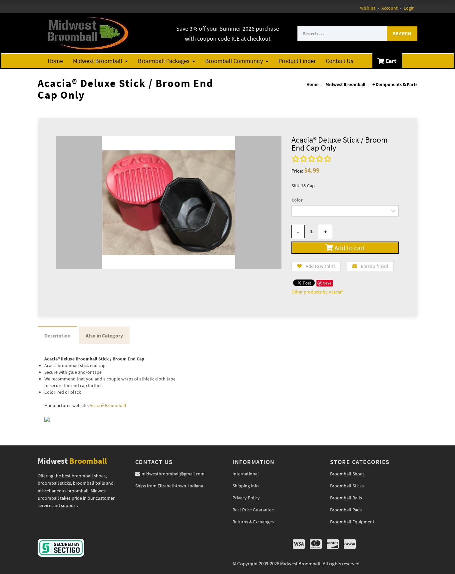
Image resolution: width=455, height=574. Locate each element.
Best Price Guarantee (253, 510)
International (245, 474)
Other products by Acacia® (317, 292)
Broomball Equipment (352, 522)
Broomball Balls (346, 498)
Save (327, 283)
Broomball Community (234, 61)
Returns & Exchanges (253, 522)
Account (389, 8)
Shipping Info (245, 486)
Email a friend (374, 266)
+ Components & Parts (394, 84)
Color (297, 200)
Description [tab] (57, 335)
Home (55, 61)
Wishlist (367, 8)
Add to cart (349, 248)
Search (402, 33)
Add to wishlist (320, 266)
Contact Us (339, 61)
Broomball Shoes (347, 474)
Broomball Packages (164, 61)
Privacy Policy (246, 498)
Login (409, 8)
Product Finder (297, 61)
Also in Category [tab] (104, 335)
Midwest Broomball (97, 61)
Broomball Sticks (347, 486)
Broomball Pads (346, 510)
